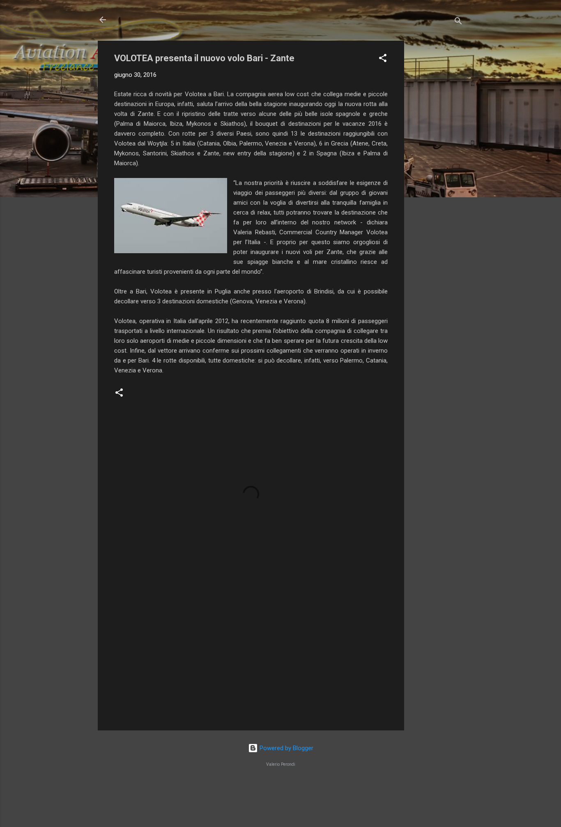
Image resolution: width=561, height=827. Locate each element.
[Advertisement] (437, 164)
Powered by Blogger (285, 748)
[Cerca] (458, 22)
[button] (383, 59)
